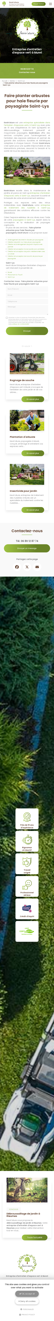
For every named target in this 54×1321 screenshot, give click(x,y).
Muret (10, 272)
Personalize (28, 1309)
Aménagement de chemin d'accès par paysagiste (25, 240)
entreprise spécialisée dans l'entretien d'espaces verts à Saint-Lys (27, 123)
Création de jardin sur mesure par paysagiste (24, 242)
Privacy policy (28, 1314)
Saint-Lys (21, 81)
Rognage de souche (22, 380)
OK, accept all (28, 1293)
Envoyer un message (27, 548)
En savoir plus (33, 399)
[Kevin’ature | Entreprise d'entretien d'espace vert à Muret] (4, 4)
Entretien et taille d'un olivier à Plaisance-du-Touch (32, 1215)
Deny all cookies (28, 1301)
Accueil (4, 81)
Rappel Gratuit (39, 4)
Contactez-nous (27, 72)
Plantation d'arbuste (22, 437)
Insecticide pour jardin (23, 491)
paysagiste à (20, 220)
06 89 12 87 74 (27, 69)
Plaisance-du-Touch (15, 275)
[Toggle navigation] (50, 4)
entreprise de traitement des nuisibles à (27, 206)
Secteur (12, 81)
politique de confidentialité (20, 324)
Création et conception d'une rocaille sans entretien (26, 249)
